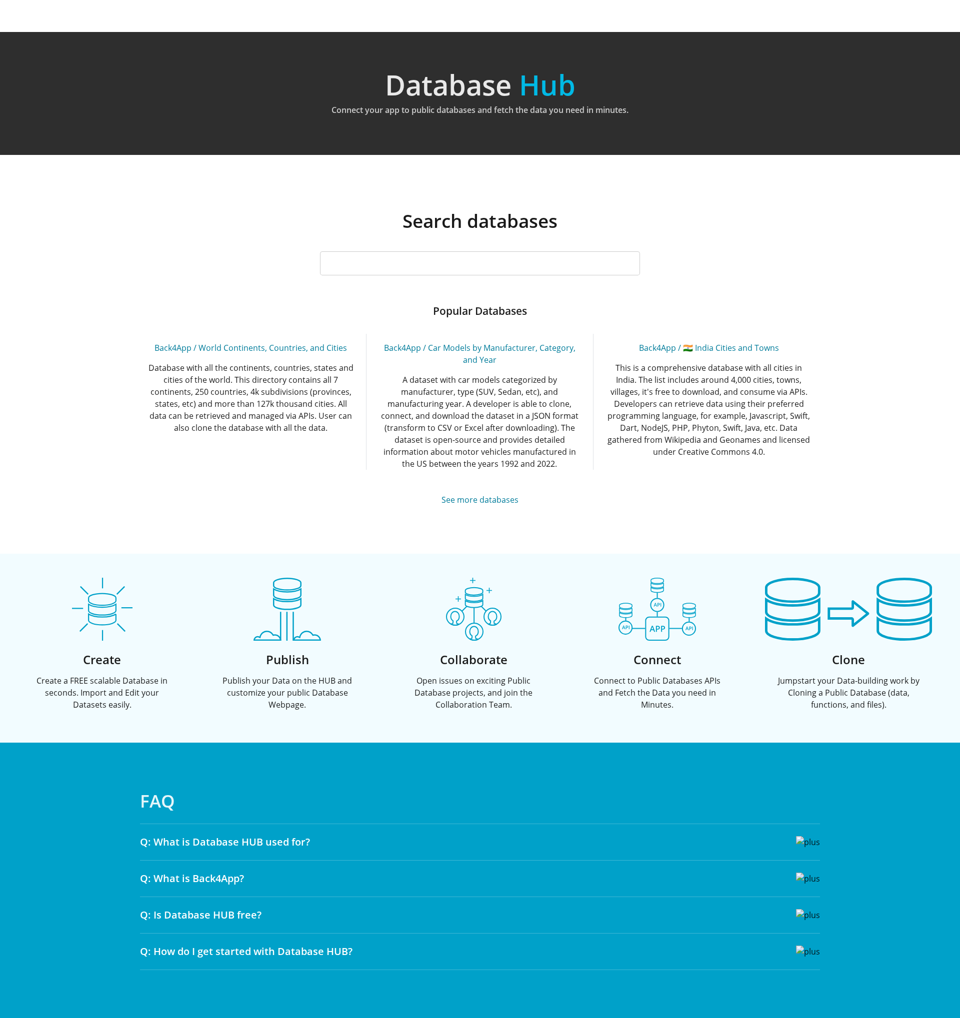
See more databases (480, 499)
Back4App (173, 347)
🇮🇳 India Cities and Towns (731, 347)
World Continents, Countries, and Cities (272, 347)
